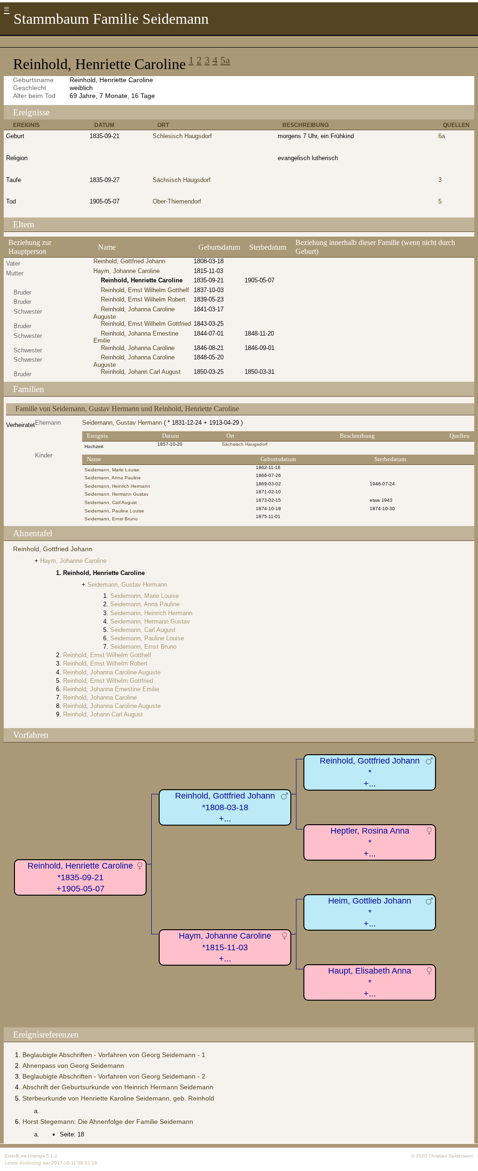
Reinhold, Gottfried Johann (129, 261)
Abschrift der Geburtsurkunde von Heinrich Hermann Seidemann (117, 1087)
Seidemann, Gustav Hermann (122, 422)
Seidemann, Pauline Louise (114, 510)
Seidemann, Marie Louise (112, 469)
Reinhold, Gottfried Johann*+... (370, 772)
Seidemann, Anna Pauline (112, 477)
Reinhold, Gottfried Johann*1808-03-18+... (225, 807)
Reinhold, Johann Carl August (141, 371)
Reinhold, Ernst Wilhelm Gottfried (146, 323)
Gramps (36, 1155)
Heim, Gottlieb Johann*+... (369, 912)
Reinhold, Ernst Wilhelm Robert (143, 299)
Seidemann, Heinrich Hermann (117, 486)
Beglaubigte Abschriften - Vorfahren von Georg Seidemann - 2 (113, 1076)
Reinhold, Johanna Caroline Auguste (112, 672)
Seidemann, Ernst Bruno (111, 518)
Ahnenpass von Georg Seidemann (73, 1065)
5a (225, 60)
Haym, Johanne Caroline (126, 270)
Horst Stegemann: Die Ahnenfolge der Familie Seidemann (107, 1121)
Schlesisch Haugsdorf (182, 136)
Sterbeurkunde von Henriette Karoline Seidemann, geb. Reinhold (118, 1098)
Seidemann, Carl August (110, 502)
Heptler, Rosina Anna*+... (369, 842)
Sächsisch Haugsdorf (182, 179)
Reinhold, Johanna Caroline (138, 347)
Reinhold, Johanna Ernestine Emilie (111, 689)
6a (441, 136)
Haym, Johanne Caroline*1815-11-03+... (225, 947)
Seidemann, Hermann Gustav (116, 494)
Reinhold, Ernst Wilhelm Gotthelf (145, 290)
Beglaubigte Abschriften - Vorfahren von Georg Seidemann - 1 (113, 1055)
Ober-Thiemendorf (177, 201)
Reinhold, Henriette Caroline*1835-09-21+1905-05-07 (80, 877)
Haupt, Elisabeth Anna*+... (369, 982)
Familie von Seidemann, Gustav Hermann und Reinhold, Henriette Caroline (127, 409)
